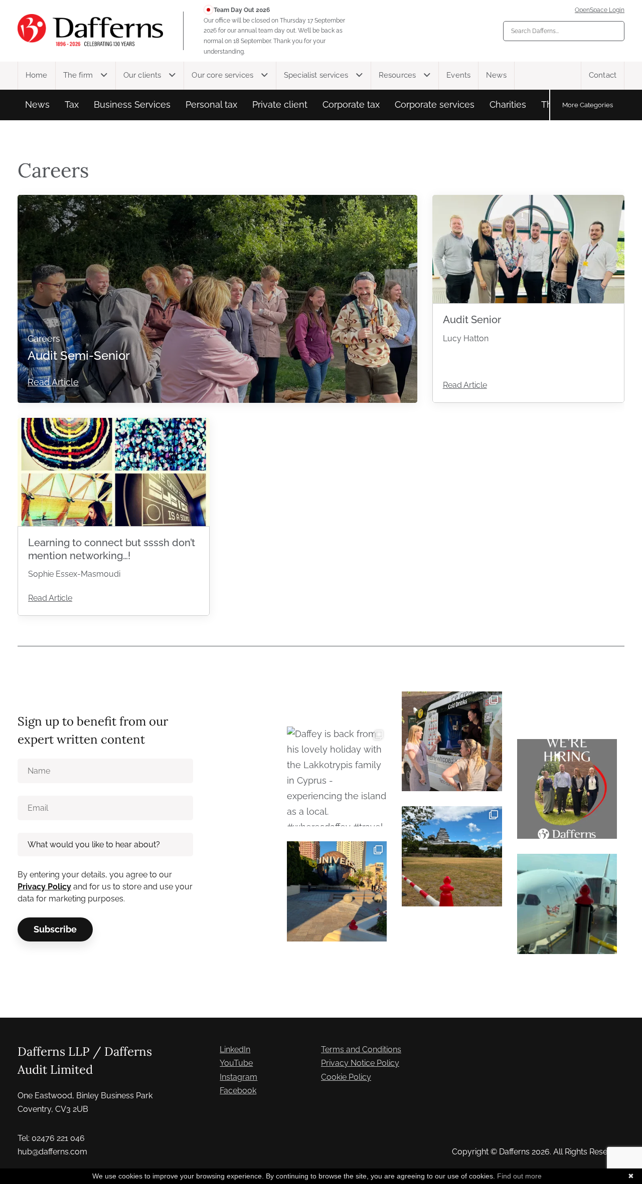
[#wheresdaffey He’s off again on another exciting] (567, 904)
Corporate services (434, 104)
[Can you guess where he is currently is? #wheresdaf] (452, 856)
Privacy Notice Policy (360, 1063)
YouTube (236, 1063)
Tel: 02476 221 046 (51, 1138)
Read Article (53, 382)
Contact (602, 75)
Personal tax (211, 104)
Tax (72, 104)
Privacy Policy (44, 886)
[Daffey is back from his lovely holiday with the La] (337, 776)
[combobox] (563, 31)
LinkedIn (235, 1049)
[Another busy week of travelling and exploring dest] (337, 891)
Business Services (132, 104)
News (496, 75)
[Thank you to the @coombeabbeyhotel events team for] (452, 741)
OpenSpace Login (599, 10)
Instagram (238, 1077)
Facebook (238, 1090)
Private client (279, 104)
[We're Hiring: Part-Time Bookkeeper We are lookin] (567, 789)
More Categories (587, 105)
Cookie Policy (346, 1077)
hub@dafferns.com (52, 1151)
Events (458, 75)
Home (37, 75)
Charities (508, 104)
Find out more (519, 1176)
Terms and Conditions (361, 1049)
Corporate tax (351, 104)
